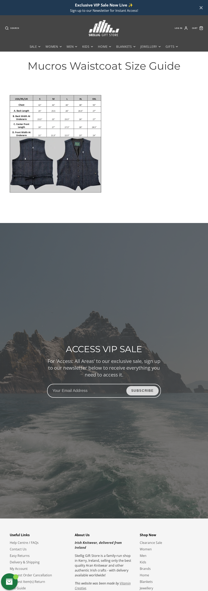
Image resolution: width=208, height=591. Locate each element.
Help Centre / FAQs (24, 542)
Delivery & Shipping (25, 562)
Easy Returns (20, 555)
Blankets (124, 46)
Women (52, 46)
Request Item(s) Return (27, 581)
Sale (33, 46)
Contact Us (18, 549)
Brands (145, 568)
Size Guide (18, 588)
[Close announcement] (201, 7)
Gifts (170, 46)
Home (102, 46)
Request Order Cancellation (31, 575)
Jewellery (148, 46)
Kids (85, 46)
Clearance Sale (151, 542)
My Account (19, 568)
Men (70, 46)
